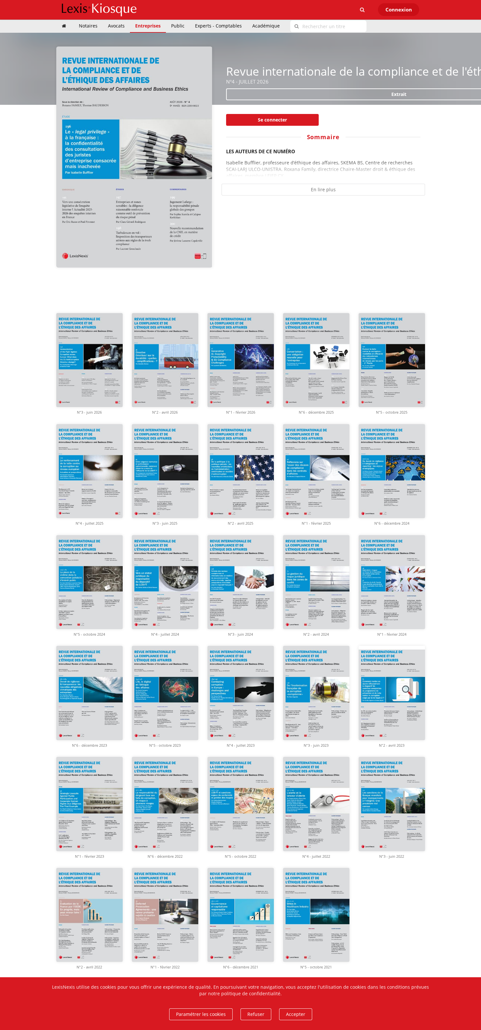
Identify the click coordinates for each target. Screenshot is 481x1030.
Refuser (255, 1014)
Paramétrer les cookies (201, 1014)
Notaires (88, 26)
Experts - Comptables (218, 26)
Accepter (295, 1014)
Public (178, 26)
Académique (266, 26)
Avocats (116, 26)
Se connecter (272, 120)
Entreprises (148, 26)
